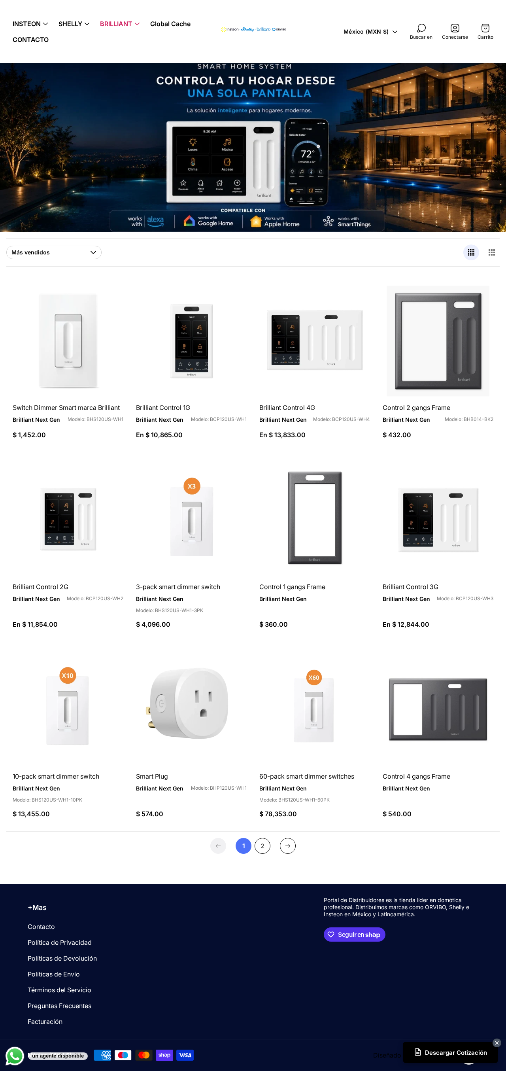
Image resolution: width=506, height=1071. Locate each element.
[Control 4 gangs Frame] (438, 709)
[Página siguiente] (288, 846)
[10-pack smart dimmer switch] (68, 709)
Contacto (41, 927)
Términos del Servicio (59, 990)
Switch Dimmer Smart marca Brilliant (66, 407)
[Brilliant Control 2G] (68, 520)
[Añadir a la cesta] (107, 301)
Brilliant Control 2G (40, 587)
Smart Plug (152, 776)
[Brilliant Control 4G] (314, 341)
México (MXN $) (366, 31)
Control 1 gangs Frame (292, 587)
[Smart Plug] (191, 709)
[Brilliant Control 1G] (191, 341)
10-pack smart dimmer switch (56, 776)
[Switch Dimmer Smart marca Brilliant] (68, 341)
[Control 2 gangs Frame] (438, 341)
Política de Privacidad (60, 942)
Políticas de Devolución (62, 958)
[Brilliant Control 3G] (438, 520)
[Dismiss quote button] (497, 1043)
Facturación (45, 1022)
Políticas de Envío (54, 974)
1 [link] (243, 846)
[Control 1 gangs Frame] (314, 520)
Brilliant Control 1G (163, 407)
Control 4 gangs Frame (416, 776)
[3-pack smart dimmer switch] (191, 520)
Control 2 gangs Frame (416, 407)
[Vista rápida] (230, 301)
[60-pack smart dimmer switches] (314, 709)
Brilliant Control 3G (410, 587)
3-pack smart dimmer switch (178, 587)
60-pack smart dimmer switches (306, 776)
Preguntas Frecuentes (59, 1006)
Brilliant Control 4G (287, 407)
